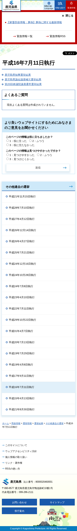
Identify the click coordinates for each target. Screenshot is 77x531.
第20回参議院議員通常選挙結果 (23, 84)
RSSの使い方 (12, 468)
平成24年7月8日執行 (21, 286)
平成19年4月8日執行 (21, 364)
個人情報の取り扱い (16, 457)
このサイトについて (16, 445)
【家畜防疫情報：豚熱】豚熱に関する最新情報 (34, 22)
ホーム (5, 423)
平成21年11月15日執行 (22, 196)
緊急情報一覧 (25, 36)
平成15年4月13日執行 (22, 398)
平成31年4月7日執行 (21, 331)
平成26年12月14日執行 (22, 230)
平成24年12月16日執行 (22, 263)
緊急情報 (71, 8)
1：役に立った (18, 140)
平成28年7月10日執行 (22, 207)
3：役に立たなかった (22, 145)
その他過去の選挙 (18, 186)
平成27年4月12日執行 (22, 218)
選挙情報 (27, 423)
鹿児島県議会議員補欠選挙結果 (23, 79)
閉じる (69, 15)
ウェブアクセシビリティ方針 (21, 451)
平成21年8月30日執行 (22, 409)
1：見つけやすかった (22, 155)
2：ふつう (38, 140)
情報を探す (60, 8)
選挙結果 (38, 423)
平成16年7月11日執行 (21, 387)
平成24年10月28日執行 (22, 274)
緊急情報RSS (57, 36)
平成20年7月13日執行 (22, 342)
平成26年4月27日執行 (22, 241)
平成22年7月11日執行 (21, 308)
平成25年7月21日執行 (22, 252)
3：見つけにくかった (22, 159)
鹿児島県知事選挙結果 (18, 74)
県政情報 (15, 423)
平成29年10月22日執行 (22, 319)
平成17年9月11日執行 (21, 375)
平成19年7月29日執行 (22, 353)
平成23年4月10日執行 (22, 297)
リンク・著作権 (13, 462)
